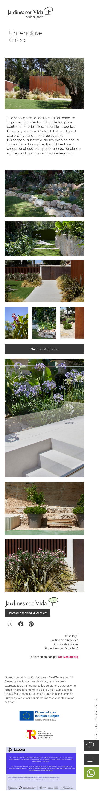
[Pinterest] (31, 624)
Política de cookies (66, 644)
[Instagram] (10, 624)
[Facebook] (20, 624)
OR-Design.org (68, 657)
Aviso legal (71, 636)
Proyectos (96, 739)
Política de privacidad (64, 640)
